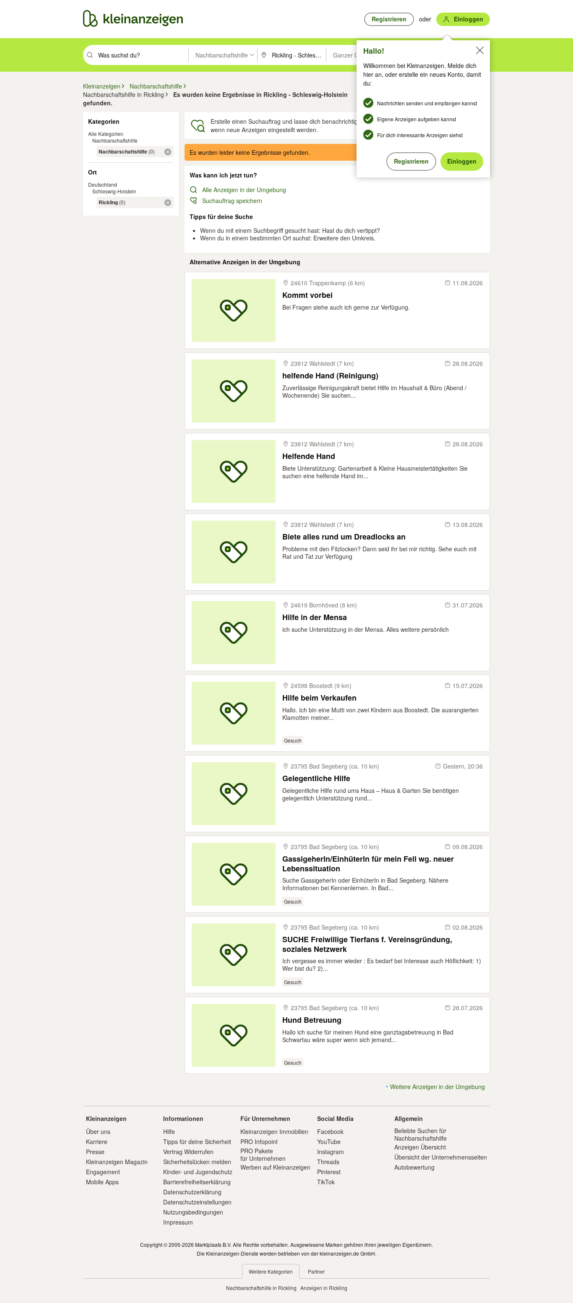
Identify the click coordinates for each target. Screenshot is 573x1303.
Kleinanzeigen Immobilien (274, 1131)
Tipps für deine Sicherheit (197, 1141)
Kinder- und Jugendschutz (197, 1171)
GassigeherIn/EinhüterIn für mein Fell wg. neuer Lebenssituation (368, 863)
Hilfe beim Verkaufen (319, 698)
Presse (95, 1151)
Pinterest (329, 1171)
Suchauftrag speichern (232, 200)
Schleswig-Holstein (114, 191)
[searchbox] (142, 55)
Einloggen (462, 161)
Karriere (96, 1141)
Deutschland (102, 184)
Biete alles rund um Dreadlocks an (344, 537)
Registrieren (411, 161)
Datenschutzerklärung (192, 1192)
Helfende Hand (308, 456)
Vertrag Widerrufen (188, 1151)
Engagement (103, 1171)
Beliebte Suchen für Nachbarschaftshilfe (420, 1134)
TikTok (326, 1182)
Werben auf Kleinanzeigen (275, 1167)
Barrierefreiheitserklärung (197, 1182)
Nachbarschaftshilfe (115, 140)
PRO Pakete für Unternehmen (263, 1154)
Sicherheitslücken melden (197, 1161)
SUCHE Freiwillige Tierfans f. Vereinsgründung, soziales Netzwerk (367, 944)
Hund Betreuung (311, 1020)
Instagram (330, 1151)
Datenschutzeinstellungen (197, 1202)
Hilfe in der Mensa (314, 617)
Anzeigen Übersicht (420, 1147)
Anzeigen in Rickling (323, 1287)
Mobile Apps (102, 1182)
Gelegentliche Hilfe (316, 778)
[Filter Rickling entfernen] (167, 202)
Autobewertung (414, 1167)
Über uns (98, 1131)
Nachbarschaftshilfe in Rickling (261, 1287)
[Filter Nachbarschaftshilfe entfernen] (167, 152)
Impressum (178, 1222)
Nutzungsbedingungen (193, 1212)
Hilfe (169, 1131)
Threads (328, 1161)
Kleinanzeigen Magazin (117, 1161)
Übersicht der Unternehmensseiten (440, 1157)
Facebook (330, 1131)
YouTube (329, 1141)
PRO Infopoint (259, 1141)
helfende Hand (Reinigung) (330, 375)
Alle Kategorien (105, 133)
